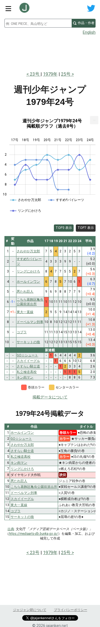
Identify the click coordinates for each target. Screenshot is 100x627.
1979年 (50, 74)
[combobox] (38, 23)
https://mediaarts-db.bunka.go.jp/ (33, 534)
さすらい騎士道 (22, 451)
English (89, 32)
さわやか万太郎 (22, 445)
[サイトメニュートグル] (8, 8)
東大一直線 (19, 505)
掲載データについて (50, 397)
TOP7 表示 (86, 228)
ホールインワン (22, 433)
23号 (35, 74)
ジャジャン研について (29, 610)
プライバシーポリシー (70, 610)
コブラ (16, 511)
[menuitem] (94, 120)
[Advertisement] (50, 51)
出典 (11, 529)
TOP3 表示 (64, 228)
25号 (66, 74)
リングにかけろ (22, 469)
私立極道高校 (21, 457)
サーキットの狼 (22, 517)
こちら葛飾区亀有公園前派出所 (34, 487)
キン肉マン (19, 463)
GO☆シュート (21, 439)
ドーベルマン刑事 (24, 493)
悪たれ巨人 (19, 481)
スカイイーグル (22, 499)
